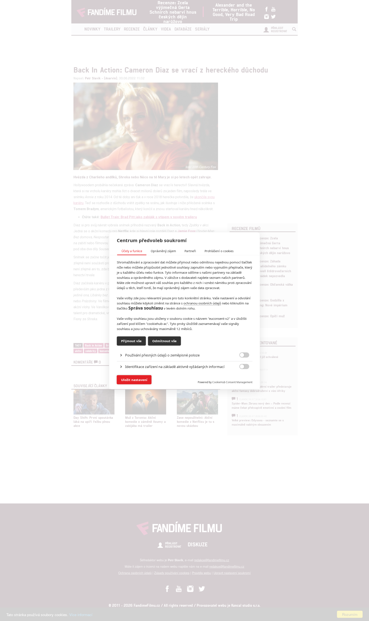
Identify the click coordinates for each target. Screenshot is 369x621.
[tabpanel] (184, 345)
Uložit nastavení (134, 380)
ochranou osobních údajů (202, 303)
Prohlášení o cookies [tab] (219, 251)
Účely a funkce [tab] (132, 251)
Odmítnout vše (164, 341)
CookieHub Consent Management (232, 382)
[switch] (240, 377)
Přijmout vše (131, 341)
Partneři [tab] (190, 251)
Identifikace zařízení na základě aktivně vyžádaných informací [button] (174, 366)
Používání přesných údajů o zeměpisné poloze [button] (162, 355)
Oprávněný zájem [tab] (163, 251)
